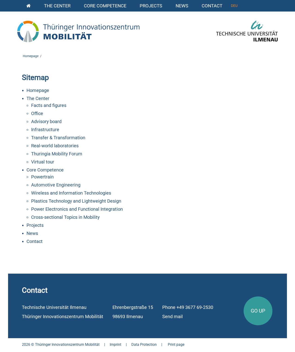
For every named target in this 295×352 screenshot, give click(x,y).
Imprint (115, 344)
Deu (234, 6)
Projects (151, 6)
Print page (176, 344)
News (182, 6)
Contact (212, 6)
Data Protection (144, 344)
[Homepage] (28, 5)
